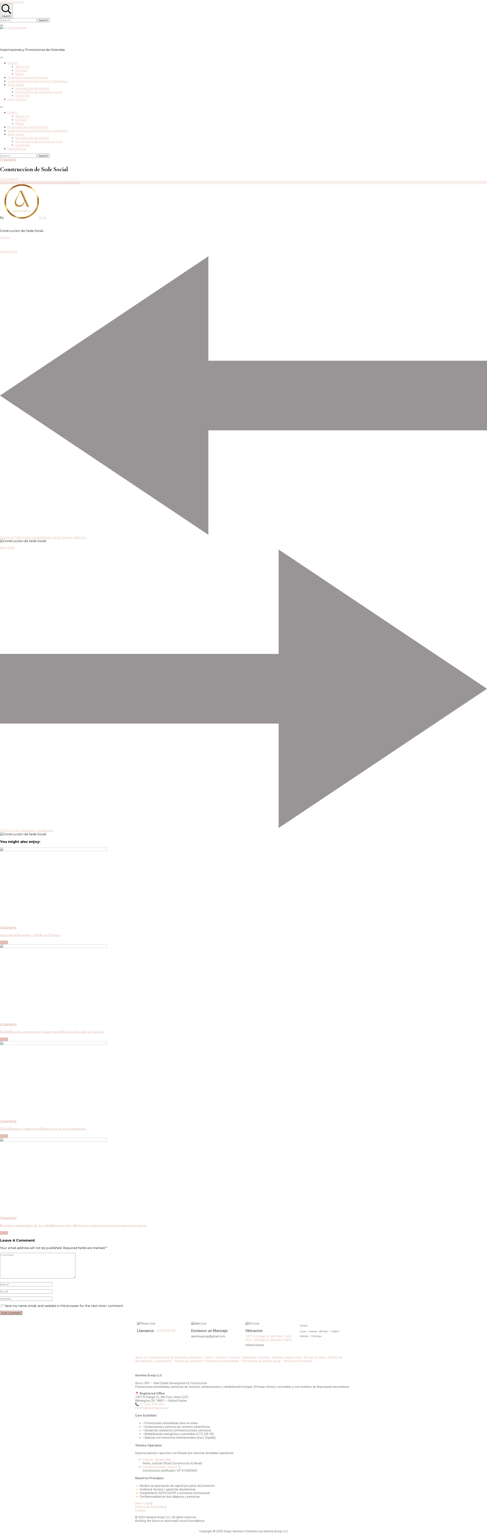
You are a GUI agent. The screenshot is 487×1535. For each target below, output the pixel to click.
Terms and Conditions (297, 1361)
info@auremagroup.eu (154, 1408)
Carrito (210, 1357)
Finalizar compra (283, 1357)
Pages (12, 63)
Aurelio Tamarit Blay (157, 1460)
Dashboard (250, 1357)
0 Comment (9, 179)
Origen (5, 237)
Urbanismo (8, 159)
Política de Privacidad (149, 1507)
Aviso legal (16, 85)
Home (298, 1357)
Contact (21, 70)
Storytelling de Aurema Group (38, 92)
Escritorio (265, 1357)
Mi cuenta (310, 1357)
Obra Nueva (17, 99)
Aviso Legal (142, 1503)
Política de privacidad (189, 1361)
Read (4, 942)
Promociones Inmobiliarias (27, 77)
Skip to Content (12, 2)
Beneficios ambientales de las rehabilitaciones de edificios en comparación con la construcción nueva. (73, 1225)
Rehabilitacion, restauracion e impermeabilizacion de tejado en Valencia (52, 1032)
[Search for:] (18, 20)
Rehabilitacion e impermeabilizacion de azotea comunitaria (43, 1129)
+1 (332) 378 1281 (152, 1404)
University (22, 95)
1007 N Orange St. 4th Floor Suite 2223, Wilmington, (268, 1338)
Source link (8, 251)
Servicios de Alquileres (32, 88)
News (19, 74)
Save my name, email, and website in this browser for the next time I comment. (64, 1306)
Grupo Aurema (22, 38)
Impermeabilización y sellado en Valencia (30, 935)
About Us (22, 67)
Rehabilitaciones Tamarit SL (163, 1467)
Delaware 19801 (281, 1340)
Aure (42, 217)
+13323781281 (165, 1331)
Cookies (140, 1510)
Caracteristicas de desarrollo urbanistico (38, 81)
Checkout (222, 1357)
